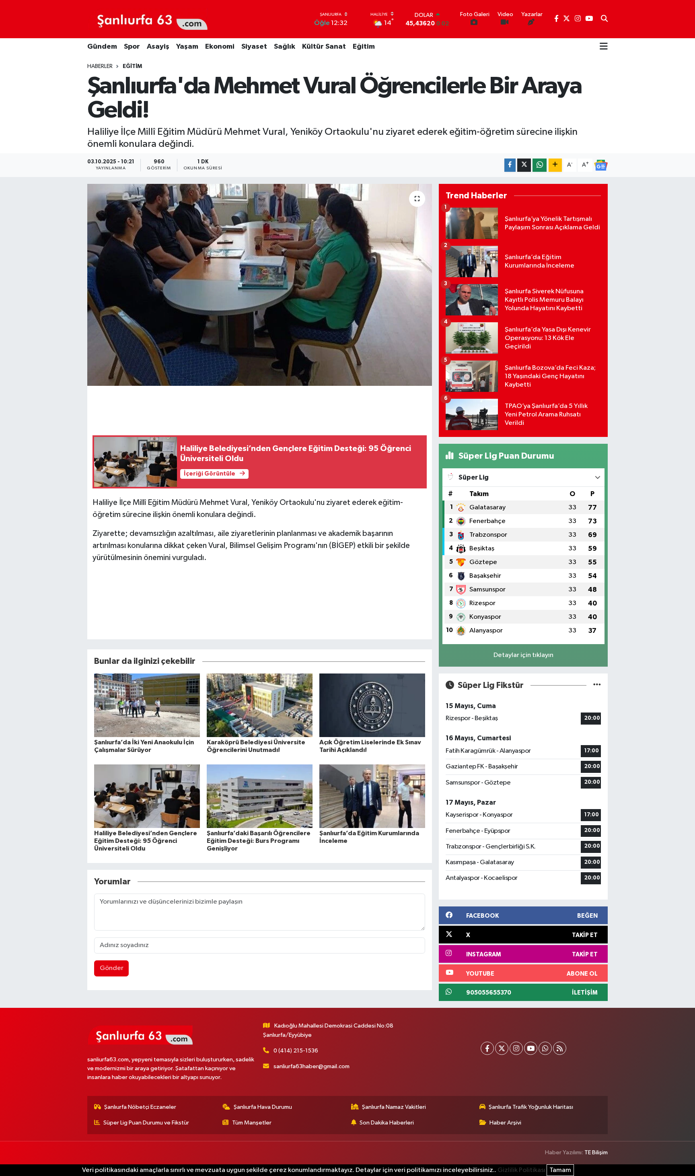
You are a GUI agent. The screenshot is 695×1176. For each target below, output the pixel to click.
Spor (132, 46)
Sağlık (284, 46)
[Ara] (604, 19)
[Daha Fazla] (555, 165)
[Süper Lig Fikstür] (597, 685)
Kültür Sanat (324, 46)
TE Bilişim (596, 1152)
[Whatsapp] (545, 1048)
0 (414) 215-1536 (295, 1051)
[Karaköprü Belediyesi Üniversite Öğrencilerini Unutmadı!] (260, 705)
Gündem (102, 46)
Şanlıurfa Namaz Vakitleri (394, 1107)
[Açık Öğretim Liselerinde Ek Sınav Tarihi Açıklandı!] (372, 705)
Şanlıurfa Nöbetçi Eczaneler (140, 1107)
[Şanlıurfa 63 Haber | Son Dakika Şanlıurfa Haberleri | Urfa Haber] (148, 19)
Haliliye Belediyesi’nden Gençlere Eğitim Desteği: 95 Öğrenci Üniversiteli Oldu (145, 841)
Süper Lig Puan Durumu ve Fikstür (146, 1123)
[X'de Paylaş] (524, 165)
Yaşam (187, 46)
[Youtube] (530, 1048)
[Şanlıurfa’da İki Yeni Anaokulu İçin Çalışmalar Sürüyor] (147, 705)
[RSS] (559, 1048)
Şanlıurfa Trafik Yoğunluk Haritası (531, 1107)
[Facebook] (487, 1048)
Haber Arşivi (505, 1123)
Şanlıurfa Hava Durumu (263, 1107)
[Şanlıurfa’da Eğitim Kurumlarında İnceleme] (372, 796)
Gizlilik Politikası (521, 1170)
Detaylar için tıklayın (523, 655)
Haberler (100, 66)
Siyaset (254, 46)
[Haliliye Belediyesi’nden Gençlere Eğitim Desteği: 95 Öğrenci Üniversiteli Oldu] (147, 796)
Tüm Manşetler (251, 1123)
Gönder (111, 968)
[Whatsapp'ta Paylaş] (540, 165)
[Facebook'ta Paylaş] (510, 165)
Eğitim (364, 46)
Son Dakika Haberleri (387, 1123)
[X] (501, 1048)
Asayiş (158, 46)
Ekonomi (219, 46)
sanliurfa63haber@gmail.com (311, 1066)
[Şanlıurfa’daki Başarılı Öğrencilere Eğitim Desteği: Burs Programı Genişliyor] (260, 796)
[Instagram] (516, 1048)
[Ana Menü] (604, 47)
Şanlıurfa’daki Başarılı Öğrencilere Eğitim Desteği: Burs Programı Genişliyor (258, 841)
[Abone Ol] (601, 165)
